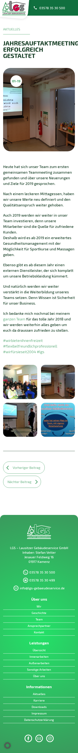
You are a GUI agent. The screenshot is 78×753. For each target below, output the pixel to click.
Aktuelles (39, 694)
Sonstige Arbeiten (39, 669)
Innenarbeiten (39, 656)
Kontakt (39, 632)
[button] (7, 745)
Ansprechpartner (39, 626)
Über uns (39, 676)
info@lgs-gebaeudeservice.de (42, 588)
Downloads (39, 707)
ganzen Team (14, 319)
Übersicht (39, 650)
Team (39, 619)
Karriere (39, 700)
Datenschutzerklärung (39, 720)
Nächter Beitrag (19, 482)
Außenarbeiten (39, 663)
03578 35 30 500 (52, 8)
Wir (39, 606)
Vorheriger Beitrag (26, 467)
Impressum (39, 713)
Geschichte (39, 613)
